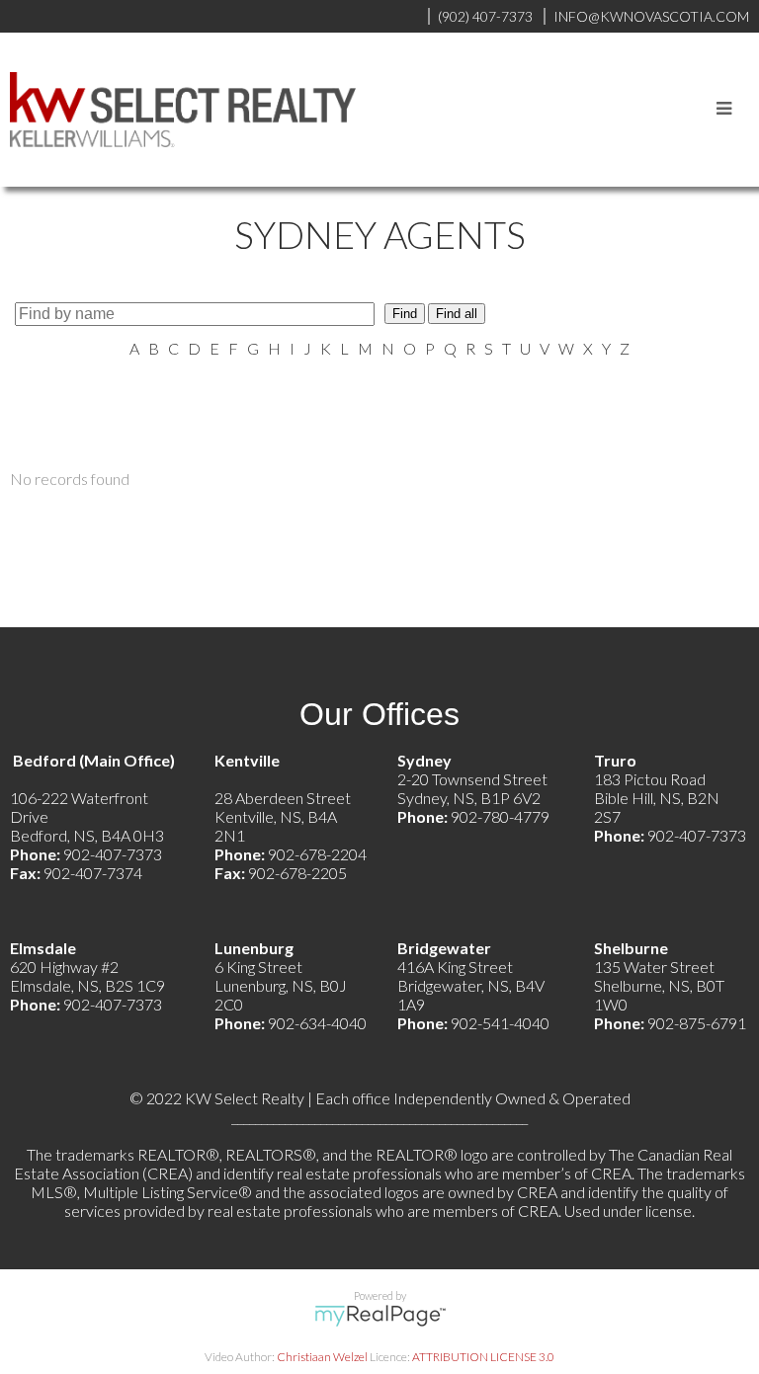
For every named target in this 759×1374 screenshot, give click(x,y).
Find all (456, 313)
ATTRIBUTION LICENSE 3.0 (483, 1356)
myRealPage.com (380, 1316)
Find (404, 313)
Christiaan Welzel (322, 1356)
